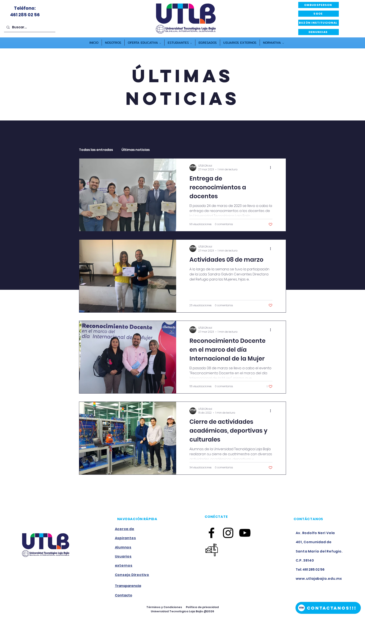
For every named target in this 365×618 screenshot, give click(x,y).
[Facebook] (211, 533)
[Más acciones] (271, 167)
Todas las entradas (96, 150)
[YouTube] (245, 533)
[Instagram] (228, 533)
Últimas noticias (135, 150)
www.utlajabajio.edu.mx (319, 578)
